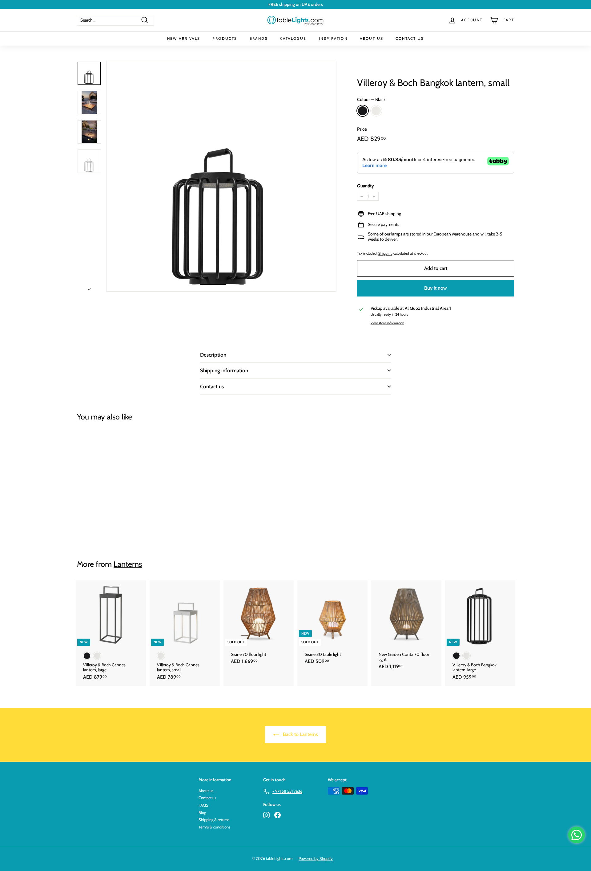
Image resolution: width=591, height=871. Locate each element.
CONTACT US (410, 38)
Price (362, 129)
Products (224, 38)
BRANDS (259, 38)
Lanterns (128, 564)
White (376, 110)
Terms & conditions (214, 826)
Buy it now (435, 288)
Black (362, 110)
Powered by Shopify (316, 858)
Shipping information (224, 370)
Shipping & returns (214, 819)
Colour (371, 99)
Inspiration (333, 38)
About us (206, 790)
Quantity (365, 186)
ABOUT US (371, 38)
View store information (387, 323)
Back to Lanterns (300, 734)
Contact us (212, 386)
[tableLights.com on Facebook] (277, 815)
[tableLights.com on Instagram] (266, 815)
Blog (202, 812)
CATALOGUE (293, 38)
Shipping (385, 253)
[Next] (89, 287)
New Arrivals (183, 38)
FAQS (203, 805)
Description (213, 355)
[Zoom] (221, 176)
